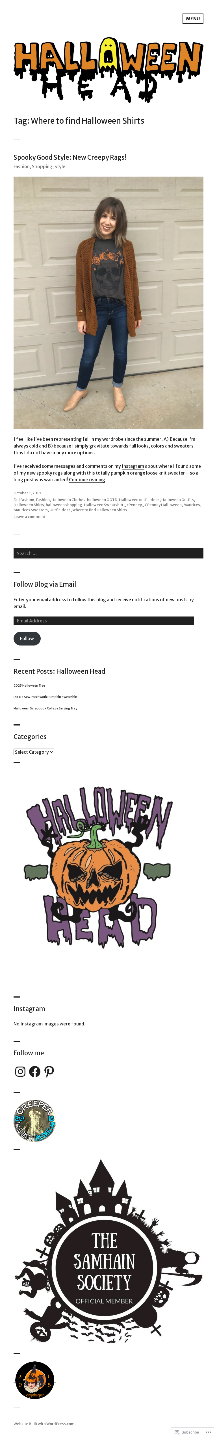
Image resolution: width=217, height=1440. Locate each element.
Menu (193, 18)
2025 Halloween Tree (29, 685)
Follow (27, 638)
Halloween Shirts (29, 504)
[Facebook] (35, 1071)
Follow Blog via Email (45, 584)
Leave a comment (29, 516)
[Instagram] (20, 1071)
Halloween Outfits (177, 499)
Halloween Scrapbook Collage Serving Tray (45, 708)
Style (60, 166)
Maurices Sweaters (31, 510)
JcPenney (133, 504)
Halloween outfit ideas (139, 499)
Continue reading (87, 479)
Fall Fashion (24, 499)
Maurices (191, 504)
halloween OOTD (102, 499)
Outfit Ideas (60, 510)
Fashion (22, 166)
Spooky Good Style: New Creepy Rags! (70, 157)
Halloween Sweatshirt (103, 504)
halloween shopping (64, 504)
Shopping (42, 166)
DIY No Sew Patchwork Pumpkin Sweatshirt (45, 697)
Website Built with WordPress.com (44, 1423)
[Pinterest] (49, 1071)
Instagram (133, 466)
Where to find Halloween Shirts (99, 510)
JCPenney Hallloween (162, 504)
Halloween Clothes (68, 499)
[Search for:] (108, 553)
